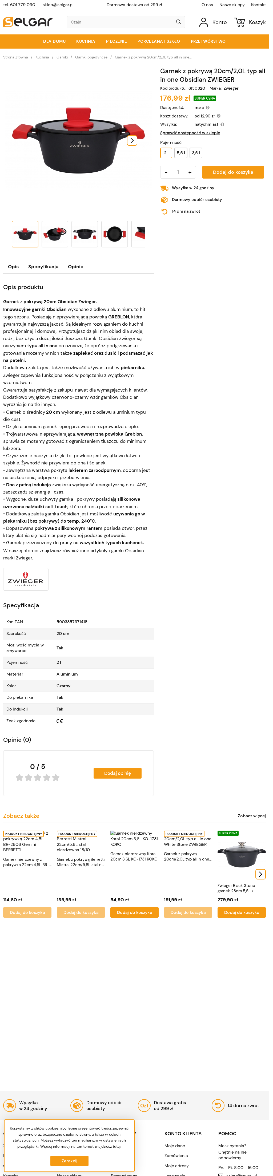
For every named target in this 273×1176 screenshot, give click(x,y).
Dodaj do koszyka (233, 172)
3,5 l (196, 153)
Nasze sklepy (232, 4)
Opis (13, 266)
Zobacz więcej (252, 816)
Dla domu (54, 41)
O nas (207, 4)
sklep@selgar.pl (58, 4)
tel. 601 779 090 (19, 4)
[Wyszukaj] (178, 22)
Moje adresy (176, 1166)
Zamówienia (176, 1155)
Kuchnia (85, 41)
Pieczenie (116, 41)
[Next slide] (132, 140)
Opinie (75, 266)
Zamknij (69, 1161)
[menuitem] (25, 234)
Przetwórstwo (208, 41)
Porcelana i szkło (159, 41)
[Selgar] (28, 22)
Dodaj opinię (117, 773)
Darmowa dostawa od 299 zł (134, 4)
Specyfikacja (43, 266)
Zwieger (231, 88)
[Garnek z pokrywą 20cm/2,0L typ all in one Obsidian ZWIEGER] (78, 140)
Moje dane (174, 1146)
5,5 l (181, 153)
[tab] (13, 267)
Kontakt (258, 4)
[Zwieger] (26, 579)
